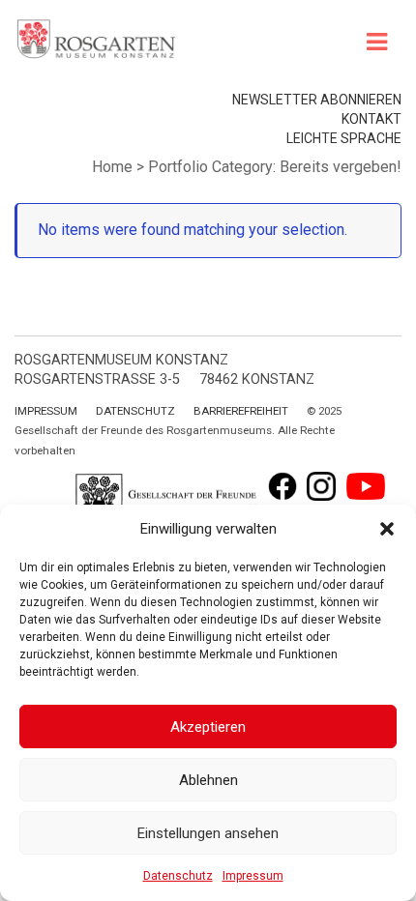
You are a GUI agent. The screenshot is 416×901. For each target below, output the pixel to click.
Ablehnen (208, 780)
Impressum (253, 876)
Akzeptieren (208, 727)
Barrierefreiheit (240, 411)
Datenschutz (178, 876)
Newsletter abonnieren (316, 99)
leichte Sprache (343, 138)
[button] (387, 528)
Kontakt (371, 119)
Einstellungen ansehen (208, 833)
